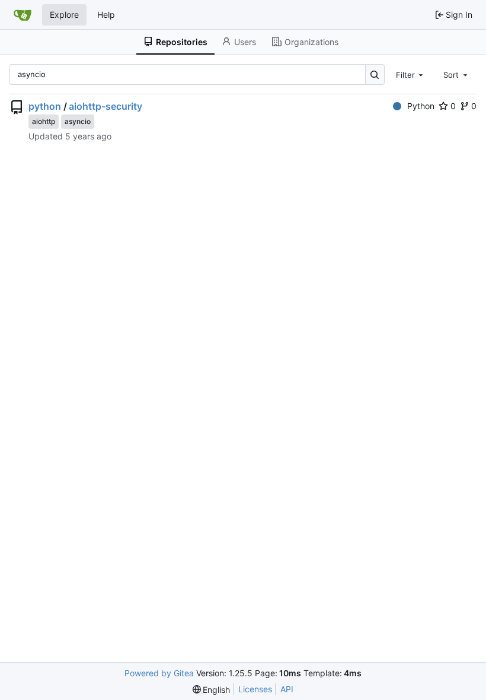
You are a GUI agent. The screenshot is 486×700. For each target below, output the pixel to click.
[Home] (22, 15)
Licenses (255, 689)
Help (106, 14)
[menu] (212, 690)
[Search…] (375, 74)
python (44, 106)
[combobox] (411, 74)
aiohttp (43, 121)
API (286, 689)
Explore (64, 14)
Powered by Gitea (159, 673)
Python (420, 106)
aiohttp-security (105, 106)
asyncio (78, 121)
